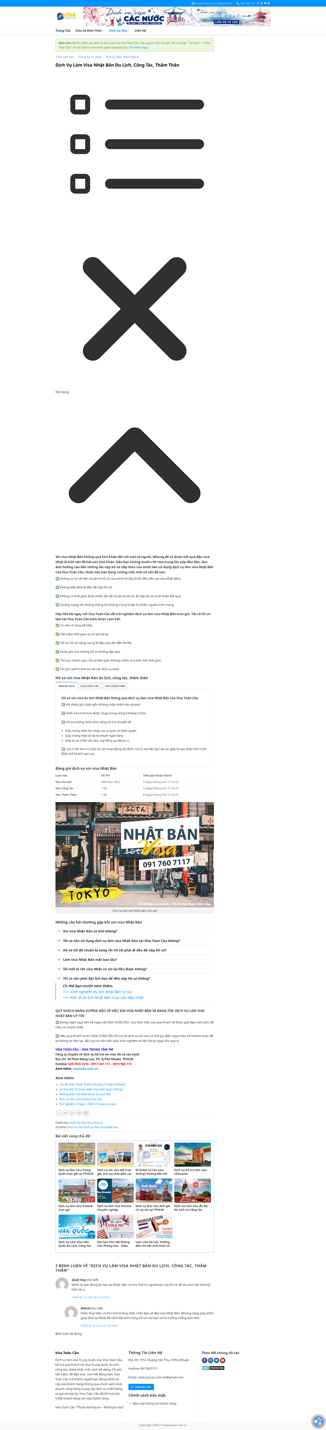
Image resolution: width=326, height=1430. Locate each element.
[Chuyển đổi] (59, 931)
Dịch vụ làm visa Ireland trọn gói (80, 1099)
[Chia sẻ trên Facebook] (59, 1113)
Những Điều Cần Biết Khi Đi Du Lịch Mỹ (85, 1094)
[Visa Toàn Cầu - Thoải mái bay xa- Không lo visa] (66, 16)
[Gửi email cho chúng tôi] (269, 3)
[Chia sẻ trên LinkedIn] (86, 1113)
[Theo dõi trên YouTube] (222, 1360)
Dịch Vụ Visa (118, 30)
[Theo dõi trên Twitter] (265, 3)
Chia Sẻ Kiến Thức (88, 30)
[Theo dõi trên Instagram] (261, 3)
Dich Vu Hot (75, 1127)
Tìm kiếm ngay (138, 47)
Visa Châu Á (131, 57)
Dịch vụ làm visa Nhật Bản (101, 1127)
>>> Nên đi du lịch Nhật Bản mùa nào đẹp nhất (103, 997)
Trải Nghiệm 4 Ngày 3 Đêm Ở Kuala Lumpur (88, 1104)
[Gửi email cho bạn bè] (72, 1113)
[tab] (66, 686)
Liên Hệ (140, 30)
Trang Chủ (62, 30)
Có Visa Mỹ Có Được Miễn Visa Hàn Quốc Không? (91, 1089)
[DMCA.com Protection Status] (213, 1368)
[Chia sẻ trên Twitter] (66, 1113)
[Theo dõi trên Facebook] (258, 3)
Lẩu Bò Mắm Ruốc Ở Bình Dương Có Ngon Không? (92, 1084)
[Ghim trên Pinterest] (79, 1113)
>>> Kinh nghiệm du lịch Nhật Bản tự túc (97, 991)
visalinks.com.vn (85, 1069)
